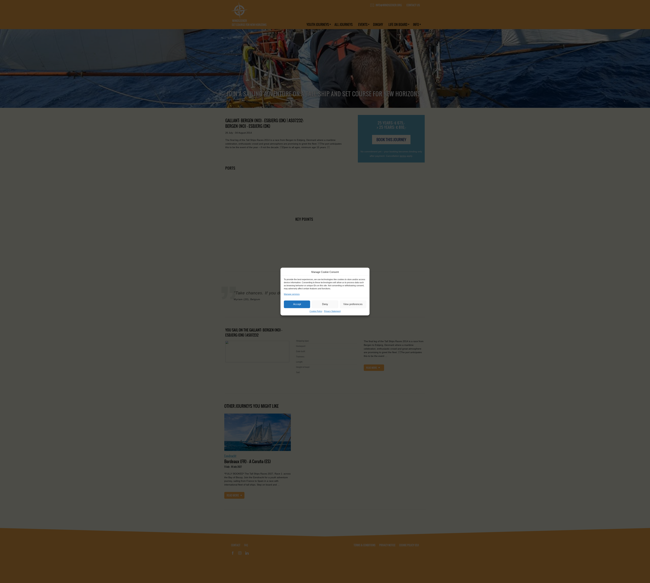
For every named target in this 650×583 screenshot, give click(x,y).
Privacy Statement (332, 311)
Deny (325, 304)
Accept (297, 304)
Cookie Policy (316, 311)
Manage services (292, 294)
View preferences (353, 304)
